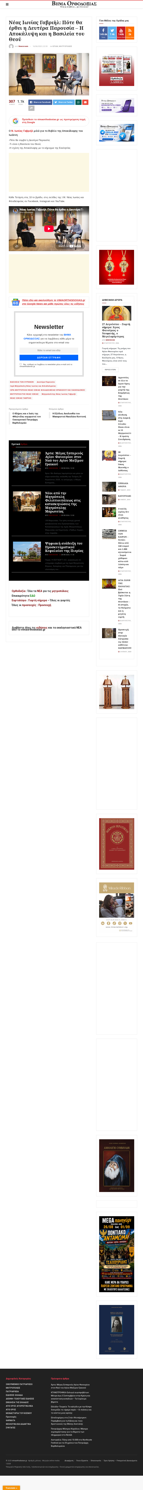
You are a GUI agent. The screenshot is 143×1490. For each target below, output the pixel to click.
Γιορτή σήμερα (37, 600)
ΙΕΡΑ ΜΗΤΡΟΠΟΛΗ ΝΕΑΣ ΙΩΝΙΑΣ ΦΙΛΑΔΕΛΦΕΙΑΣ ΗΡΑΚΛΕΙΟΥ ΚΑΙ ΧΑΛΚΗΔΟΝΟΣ (47, 390)
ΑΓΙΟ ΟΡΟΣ (11, 1409)
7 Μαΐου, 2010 (124, 490)
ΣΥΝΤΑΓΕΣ (10, 1428)
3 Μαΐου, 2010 (124, 500)
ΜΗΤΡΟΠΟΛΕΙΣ (65, 46)
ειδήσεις (42, 627)
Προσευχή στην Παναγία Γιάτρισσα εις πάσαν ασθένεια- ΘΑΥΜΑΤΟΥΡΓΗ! (127, 638)
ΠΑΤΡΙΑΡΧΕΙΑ (12, 1391)
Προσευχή (44, 605)
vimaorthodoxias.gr (19, 1461)
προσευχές (29, 605)
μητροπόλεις (60, 591)
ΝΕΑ (39, 591)
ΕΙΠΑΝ (55, 46)
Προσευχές (11, 1417)
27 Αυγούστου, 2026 (111, 343)
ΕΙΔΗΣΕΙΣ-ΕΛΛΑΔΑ (14, 1395)
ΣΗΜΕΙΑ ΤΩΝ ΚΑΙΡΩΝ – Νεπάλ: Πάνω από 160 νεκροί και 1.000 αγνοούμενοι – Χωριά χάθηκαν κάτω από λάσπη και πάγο (124, 549)
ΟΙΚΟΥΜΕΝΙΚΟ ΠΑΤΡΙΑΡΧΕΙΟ (19, 1384)
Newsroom (23, 46)
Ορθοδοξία (18, 591)
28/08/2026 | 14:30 (67, 468)
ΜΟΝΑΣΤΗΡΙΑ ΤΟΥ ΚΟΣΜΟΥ (19, 1413)
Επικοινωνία (96, 1461)
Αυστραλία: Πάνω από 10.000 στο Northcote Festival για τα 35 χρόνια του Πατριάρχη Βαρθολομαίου (71, 1443)
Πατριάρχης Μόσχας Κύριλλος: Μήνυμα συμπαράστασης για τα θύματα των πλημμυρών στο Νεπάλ (69, 1432)
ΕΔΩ (32, 595)
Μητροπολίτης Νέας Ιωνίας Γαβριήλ (59, 394)
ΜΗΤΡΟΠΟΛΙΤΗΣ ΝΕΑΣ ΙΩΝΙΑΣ (24, 394)
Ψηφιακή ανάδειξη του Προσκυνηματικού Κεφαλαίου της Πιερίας (64, 547)
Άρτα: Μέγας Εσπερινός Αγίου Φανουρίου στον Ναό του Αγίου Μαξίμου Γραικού (64, 458)
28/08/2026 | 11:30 (67, 555)
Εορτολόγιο (19, 600)
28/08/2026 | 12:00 (67, 515)
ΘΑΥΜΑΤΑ (10, 1420)
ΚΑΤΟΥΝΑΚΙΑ (125, 496)
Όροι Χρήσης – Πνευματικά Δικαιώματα (120, 1461)
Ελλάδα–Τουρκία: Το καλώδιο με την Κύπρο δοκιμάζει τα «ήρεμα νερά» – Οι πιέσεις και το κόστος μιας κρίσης (71, 1410)
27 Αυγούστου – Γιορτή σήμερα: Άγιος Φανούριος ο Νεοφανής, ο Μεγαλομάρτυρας (116, 330)
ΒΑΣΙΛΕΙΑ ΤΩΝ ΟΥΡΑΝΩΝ (22, 382)
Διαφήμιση (69, 1461)
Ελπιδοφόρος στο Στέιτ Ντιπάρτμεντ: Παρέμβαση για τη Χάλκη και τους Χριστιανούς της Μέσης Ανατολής (69, 1421)
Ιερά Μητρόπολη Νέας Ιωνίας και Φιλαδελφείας (33, 386)
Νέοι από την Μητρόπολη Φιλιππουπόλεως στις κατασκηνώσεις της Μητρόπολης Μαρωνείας (63, 502)
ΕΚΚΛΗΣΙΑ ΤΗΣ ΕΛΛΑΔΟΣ (17, 1402)
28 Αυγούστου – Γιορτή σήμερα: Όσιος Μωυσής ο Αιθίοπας (124, 461)
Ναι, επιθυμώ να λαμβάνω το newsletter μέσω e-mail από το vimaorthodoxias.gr (46, 365)
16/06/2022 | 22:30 (40, 46)
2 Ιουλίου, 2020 (125, 652)
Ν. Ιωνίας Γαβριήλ (22, 130)
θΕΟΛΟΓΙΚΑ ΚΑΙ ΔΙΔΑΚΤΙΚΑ (18, 1424)
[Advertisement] (49, 172)
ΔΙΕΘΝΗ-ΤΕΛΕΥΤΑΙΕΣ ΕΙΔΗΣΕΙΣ (20, 1399)
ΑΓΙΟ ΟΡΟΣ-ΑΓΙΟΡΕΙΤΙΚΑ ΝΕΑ (19, 1406)
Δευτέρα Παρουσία (46, 382)
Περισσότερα (110, 370)
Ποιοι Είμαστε (82, 1461)
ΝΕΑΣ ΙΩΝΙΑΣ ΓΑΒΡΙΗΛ (20, 398)
